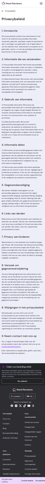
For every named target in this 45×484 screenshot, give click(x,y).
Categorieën (30, 427)
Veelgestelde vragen (33, 432)
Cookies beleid (31, 469)
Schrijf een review (32, 422)
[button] (16, 396)
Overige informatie (32, 474)
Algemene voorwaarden (30, 462)
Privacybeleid (30, 456)
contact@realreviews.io (11, 347)
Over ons (6, 419)
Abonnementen (9, 464)
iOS (12, 438)
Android (6, 438)
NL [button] (31, 396)
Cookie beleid (27, 480)
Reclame (6, 469)
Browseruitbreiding (10, 433)
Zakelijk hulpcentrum (11, 474)
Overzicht (7, 459)
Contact (6, 423)
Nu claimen (22, 381)
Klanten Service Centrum (31, 438)
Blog (4, 428)
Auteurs (28, 445)
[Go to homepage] (2, 11)
